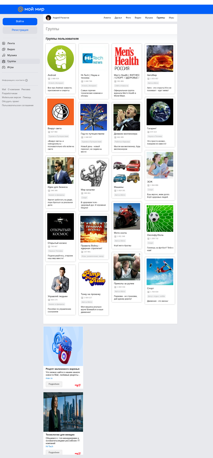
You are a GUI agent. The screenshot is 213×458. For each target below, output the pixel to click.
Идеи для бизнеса (58, 187)
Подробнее (54, 389)
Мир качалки (88, 189)
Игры (171, 17)
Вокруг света (55, 128)
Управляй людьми (58, 296)
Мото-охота (120, 232)
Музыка (149, 17)
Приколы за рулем (124, 283)
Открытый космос (57, 243)
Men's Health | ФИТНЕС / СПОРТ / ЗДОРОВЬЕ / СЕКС (127, 76)
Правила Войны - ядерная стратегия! (91, 247)
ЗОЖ (149, 181)
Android (52, 75)
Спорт (150, 288)
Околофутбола (155, 235)
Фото (128, 17)
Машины (118, 187)
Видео (138, 17)
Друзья (118, 17)
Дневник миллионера (125, 133)
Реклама (25, 89)
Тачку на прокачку (91, 294)
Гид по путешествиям (92, 133)
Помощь (27, 97)
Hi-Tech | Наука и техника (90, 76)
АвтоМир (152, 75)
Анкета (107, 17)
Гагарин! (151, 128)
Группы (161, 17)
